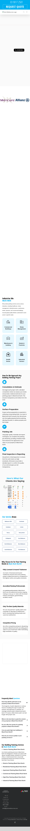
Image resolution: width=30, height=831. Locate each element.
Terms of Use (19, 819)
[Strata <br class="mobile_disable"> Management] (22, 322)
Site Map (25, 819)
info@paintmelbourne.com (10, 808)
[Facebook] (15, 822)
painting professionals (11, 590)
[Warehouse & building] (8, 338)
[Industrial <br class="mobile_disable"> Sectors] (22, 354)
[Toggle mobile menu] (27, 12)
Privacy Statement (12, 819)
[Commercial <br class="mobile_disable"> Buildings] (8, 322)
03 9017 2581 (16, 2)
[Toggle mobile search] (24, 12)
